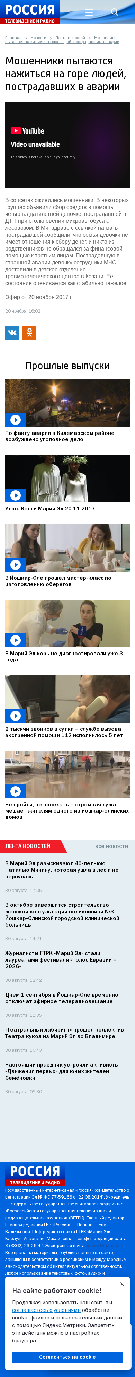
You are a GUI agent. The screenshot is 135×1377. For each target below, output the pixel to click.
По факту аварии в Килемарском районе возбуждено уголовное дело (60, 436)
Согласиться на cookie (67, 1357)
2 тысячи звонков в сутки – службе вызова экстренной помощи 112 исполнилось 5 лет (64, 732)
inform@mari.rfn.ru (105, 1246)
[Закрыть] (122, 1284)
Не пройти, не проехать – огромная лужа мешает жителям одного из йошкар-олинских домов (67, 811)
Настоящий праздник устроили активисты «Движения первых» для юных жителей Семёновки (62, 1072)
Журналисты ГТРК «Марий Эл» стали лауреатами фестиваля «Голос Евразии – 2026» (61, 960)
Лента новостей (70, 38)
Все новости (111, 846)
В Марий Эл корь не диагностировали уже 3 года (64, 657)
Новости (38, 38)
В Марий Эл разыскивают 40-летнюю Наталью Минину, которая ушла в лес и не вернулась (62, 870)
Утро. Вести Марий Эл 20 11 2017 (50, 509)
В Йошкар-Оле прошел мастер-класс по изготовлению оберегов (58, 581)
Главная (13, 38)
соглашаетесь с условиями (46, 1310)
